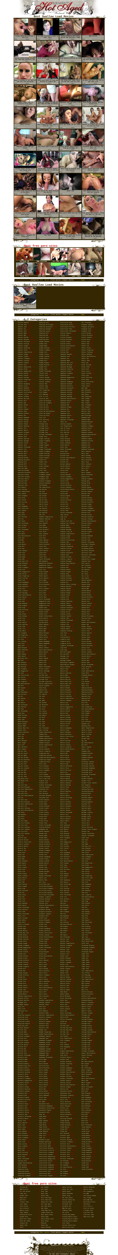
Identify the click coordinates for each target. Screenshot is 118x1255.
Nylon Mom (63, 1011)
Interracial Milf (45, 1171)
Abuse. (73, 1254)
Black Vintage (22, 918)
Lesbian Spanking (66, 601)
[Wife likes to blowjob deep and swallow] (70, 167)
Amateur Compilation (25, 352)
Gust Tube (44, 1191)
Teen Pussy (85, 909)
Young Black (85, 1137)
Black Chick (22, 865)
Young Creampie (86, 1148)
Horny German (43, 1078)
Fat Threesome (44, 728)
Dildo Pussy (43, 574)
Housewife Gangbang (45, 1106)
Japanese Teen (65, 417)
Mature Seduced (65, 783)
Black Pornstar (23, 890)
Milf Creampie (65, 838)
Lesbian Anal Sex (66, 521)
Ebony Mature (43, 652)
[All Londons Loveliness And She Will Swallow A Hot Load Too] (93, 57)
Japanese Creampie (66, 373)
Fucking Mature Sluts (69, 1216)
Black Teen (21, 911)
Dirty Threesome (44, 599)
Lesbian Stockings (66, 607)
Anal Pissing (22, 517)
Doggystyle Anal (44, 601)
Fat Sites (65, 1212)
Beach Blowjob (22, 721)
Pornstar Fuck (65, 1144)
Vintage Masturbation (88, 1032)
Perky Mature (64, 1110)
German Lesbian (44, 861)
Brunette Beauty (23, 1063)
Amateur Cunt (22, 365)
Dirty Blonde (43, 582)
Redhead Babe (85, 419)
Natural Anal (64, 975)
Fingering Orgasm (45, 759)
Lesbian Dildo (65, 538)
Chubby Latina (44, 354)
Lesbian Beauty (65, 527)
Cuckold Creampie (45, 481)
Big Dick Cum (22, 806)
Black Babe (21, 857)
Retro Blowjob (86, 457)
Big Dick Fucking (24, 808)
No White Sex (66, 1206)
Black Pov (21, 892)
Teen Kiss (84, 892)
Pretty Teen (85, 341)
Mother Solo (64, 973)
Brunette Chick (23, 1074)
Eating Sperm (43, 622)
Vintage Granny (86, 1025)
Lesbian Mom (64, 567)
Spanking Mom (85, 726)
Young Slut (85, 1163)
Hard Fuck (42, 1009)
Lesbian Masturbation (67, 563)
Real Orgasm (85, 407)
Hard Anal (42, 1006)
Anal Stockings (23, 523)
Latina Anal (64, 470)
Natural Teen (64, 985)
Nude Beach (64, 992)
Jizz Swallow (64, 432)
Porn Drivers (24, 1208)
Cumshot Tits (43, 521)
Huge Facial (43, 1127)
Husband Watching (45, 1142)
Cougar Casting (44, 438)
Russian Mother (86, 529)
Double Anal (43, 607)
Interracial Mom (44, 1173)
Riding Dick (85, 481)
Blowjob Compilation (25, 996)
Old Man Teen (64, 1034)
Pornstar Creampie (66, 1142)
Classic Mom (43, 384)
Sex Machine (85, 569)
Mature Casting (65, 694)
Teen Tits (84, 935)
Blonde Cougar (22, 943)
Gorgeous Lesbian (45, 914)
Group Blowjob (44, 952)
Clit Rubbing (43, 394)
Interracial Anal (45, 1144)
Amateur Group (22, 386)
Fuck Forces (94, 276)
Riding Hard (85, 485)
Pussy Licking (86, 373)
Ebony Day (44, 1225)
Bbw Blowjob (22, 662)
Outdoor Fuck (64, 1066)
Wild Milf (84, 1114)
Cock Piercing (44, 419)
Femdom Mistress (44, 740)
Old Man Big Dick (66, 1030)
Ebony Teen (42, 664)
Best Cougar (22, 742)
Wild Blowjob (85, 1106)
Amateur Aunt (22, 331)
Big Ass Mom (22, 772)
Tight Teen (85, 968)
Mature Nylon (64, 757)
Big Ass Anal (22, 751)
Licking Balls (65, 637)
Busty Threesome (23, 1158)
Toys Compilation (87, 979)
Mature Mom (64, 753)
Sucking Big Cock (87, 789)
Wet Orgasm (85, 1063)
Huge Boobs (42, 1116)
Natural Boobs (65, 977)
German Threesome (45, 876)
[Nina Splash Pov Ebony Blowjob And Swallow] (48, 189)
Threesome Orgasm (87, 952)
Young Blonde (85, 1139)
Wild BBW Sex (88, 1200)
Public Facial (86, 348)
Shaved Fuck (85, 601)
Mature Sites (88, 1189)
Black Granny (22, 873)
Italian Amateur (65, 333)
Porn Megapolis (89, 1191)
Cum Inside (42, 495)
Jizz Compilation (66, 426)
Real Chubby (85, 398)
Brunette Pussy (23, 1104)
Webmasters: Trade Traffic (62, 1245)
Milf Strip (64, 886)
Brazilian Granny (24, 1021)
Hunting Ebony (67, 1202)
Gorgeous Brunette (45, 911)
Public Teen (85, 360)
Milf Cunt (63, 840)
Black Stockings (23, 907)
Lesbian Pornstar (66, 580)
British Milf (22, 1047)
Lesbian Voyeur (65, 626)
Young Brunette (86, 1142)
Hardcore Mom (43, 1019)
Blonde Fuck (22, 954)
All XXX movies (59, 261)
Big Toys (21, 835)
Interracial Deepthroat (47, 1156)
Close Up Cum (43, 405)
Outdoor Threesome (66, 1078)
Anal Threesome (23, 529)
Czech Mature (43, 550)
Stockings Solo (86, 772)
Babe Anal (21, 645)
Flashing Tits (44, 789)
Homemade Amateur (45, 1036)
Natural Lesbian (65, 979)
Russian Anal (85, 493)
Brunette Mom (22, 1095)
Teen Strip (85, 924)
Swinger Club (85, 810)
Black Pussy (22, 895)
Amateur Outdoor (23, 413)
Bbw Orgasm (21, 688)
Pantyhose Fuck (65, 1093)
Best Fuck (21, 745)
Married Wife (64, 654)
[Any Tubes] (48, 234)
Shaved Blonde (86, 595)
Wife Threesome (86, 1101)
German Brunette (44, 844)
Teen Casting (85, 850)
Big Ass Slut (22, 774)
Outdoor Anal (64, 1059)
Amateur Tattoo (23, 443)
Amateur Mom (22, 403)
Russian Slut (85, 538)
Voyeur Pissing (86, 1055)
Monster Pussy (65, 952)
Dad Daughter (43, 561)
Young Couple (85, 1146)
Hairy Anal (42, 962)
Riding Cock (85, 476)
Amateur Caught (23, 346)
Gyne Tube (44, 1193)
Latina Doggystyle (66, 479)
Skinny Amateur (86, 633)
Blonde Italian (23, 962)
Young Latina (85, 1154)
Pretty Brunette (87, 335)
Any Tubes (44, 1189)
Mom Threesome (65, 937)
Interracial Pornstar (67, 327)
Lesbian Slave (65, 595)
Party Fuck (64, 1099)
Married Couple (65, 652)
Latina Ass (64, 472)
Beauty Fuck (22, 730)
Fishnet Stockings (45, 785)
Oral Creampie (65, 1040)
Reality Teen (85, 411)
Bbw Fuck (21, 673)
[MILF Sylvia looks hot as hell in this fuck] (70, 234)
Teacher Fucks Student (89, 829)
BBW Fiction (42, 261)
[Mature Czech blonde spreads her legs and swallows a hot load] (25, 57)
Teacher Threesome (87, 835)
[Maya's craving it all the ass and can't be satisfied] (25, 79)
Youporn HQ (23, 1223)
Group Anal (42, 949)
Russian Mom (85, 527)
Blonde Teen (22, 990)
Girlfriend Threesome (46, 895)
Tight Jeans (85, 962)
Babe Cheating (22, 650)
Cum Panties (43, 508)
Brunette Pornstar (24, 1099)
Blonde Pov (21, 977)
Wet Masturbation (87, 1061)
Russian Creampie (87, 508)
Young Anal (85, 1129)
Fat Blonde (42, 702)
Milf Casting (64, 835)
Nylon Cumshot (65, 1002)
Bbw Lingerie (22, 681)
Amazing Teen (22, 466)
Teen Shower (85, 914)
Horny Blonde (43, 1063)
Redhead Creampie (87, 426)
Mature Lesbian (65, 745)
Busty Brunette (23, 1135)
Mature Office (65, 759)
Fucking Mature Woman (69, 1221)
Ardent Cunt (94, 261)
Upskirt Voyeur (86, 1011)
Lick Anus (63, 633)
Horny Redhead (44, 1095)
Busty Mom (21, 1150)
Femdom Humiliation (45, 738)
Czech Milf (42, 552)
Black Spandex (22, 903)
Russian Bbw (85, 495)
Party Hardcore (65, 1101)
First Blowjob (44, 766)
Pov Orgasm (64, 1171)
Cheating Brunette (24, 1173)
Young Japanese (86, 1152)
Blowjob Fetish (23, 998)
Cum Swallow (43, 512)
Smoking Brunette (87, 692)
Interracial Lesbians (46, 1169)
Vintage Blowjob (87, 1019)
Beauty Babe (22, 726)
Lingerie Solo (65, 641)
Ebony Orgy (42, 660)
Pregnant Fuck (86, 329)
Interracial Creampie (46, 1152)
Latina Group (64, 483)
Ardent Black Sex (47, 1212)
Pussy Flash (85, 367)
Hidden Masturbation (46, 1034)
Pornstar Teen (65, 1156)
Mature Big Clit (65, 681)
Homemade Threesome (45, 1057)
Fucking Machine (44, 827)
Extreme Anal (43, 675)
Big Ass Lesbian (23, 768)
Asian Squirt (22, 622)
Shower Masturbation (88, 622)
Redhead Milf (85, 436)
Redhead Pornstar (87, 441)
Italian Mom (64, 352)
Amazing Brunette (24, 460)
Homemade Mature (44, 1051)
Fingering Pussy (44, 761)
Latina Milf (64, 491)
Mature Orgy (64, 764)
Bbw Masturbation (24, 683)
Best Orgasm (22, 749)
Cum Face (42, 491)
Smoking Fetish (86, 694)
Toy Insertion (86, 977)
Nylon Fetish (64, 1006)
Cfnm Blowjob (22, 1165)
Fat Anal (42, 696)
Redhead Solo (85, 445)
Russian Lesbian (87, 519)
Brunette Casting (24, 1072)
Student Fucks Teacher (89, 783)
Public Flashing (87, 352)
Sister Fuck (85, 631)
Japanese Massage (66, 396)
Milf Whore (64, 901)
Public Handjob (86, 354)
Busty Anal (21, 1125)
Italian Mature (65, 348)
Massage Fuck (64, 656)
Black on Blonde (23, 924)
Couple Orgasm (44, 457)
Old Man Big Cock (66, 1028)
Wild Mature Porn (89, 1202)
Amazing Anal (22, 455)
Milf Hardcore (65, 857)
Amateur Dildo (22, 369)
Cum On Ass (42, 498)
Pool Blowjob (64, 1133)
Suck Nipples (85, 785)
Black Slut (21, 899)
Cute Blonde (43, 527)
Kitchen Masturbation (67, 457)
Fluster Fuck (59, 276)
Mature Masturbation (67, 749)
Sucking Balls (86, 787)
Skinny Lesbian (86, 652)
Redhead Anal (85, 417)
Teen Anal (84, 840)
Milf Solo (63, 878)
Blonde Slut (22, 981)
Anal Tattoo (22, 527)
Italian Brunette (66, 339)
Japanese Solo (65, 413)
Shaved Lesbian (86, 603)
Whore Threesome (87, 1087)
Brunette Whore (23, 1118)
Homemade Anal (44, 1038)
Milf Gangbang (65, 852)
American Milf (22, 481)
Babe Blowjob (22, 647)
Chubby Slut (43, 367)
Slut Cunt (84, 679)
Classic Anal (43, 373)
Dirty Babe (42, 580)
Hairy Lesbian (44, 985)
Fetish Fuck (43, 747)
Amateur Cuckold (23, 360)
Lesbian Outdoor (65, 576)
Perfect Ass (64, 1108)
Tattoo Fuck (85, 821)
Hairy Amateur (44, 960)
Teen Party (85, 905)
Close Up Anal (44, 398)
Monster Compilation (67, 943)
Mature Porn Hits (68, 1227)
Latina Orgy (64, 498)
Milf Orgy (63, 865)
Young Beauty (85, 1135)
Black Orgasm (22, 886)
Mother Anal (64, 956)
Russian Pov (85, 533)
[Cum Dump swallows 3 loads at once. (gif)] (48, 34)
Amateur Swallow (23, 438)
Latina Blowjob (65, 474)
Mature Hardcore (65, 734)
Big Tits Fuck (22, 825)
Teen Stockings (86, 922)
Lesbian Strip (65, 612)
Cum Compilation (44, 487)
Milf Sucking (64, 888)
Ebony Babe (42, 628)
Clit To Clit (43, 396)
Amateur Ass (22, 329)
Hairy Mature (43, 990)
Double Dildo (43, 612)
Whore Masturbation (88, 1078)
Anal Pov (21, 519)
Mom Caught (64, 909)
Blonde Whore (22, 994)
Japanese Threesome (67, 419)
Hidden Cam (42, 1030)
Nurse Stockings (65, 998)
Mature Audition (65, 673)
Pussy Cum (84, 362)
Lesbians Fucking (66, 631)
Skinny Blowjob (86, 643)
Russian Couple (86, 506)
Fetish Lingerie (44, 751)
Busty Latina (22, 1144)
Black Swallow (22, 909)
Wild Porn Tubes (25, 1219)
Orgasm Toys (64, 1053)
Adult (22, 1227)
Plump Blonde (64, 1120)
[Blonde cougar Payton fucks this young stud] (25, 167)
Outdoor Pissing (65, 1076)
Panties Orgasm (65, 1087)
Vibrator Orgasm (87, 1013)
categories (35, 280)
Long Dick (63, 647)
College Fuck (43, 426)
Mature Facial (65, 711)
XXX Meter (87, 1204)
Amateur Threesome (24, 447)
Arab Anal (21, 538)
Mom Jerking (64, 922)
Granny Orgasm (44, 939)
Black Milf (21, 880)
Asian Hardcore (23, 586)
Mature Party (64, 768)
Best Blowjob (22, 740)
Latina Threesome (66, 512)
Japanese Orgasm (65, 407)
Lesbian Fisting (65, 548)
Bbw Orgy (21, 690)
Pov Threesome (86, 322)
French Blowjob (44, 806)
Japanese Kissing (66, 392)
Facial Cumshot (44, 685)
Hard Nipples (43, 1011)
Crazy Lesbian (44, 466)
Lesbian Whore (65, 628)
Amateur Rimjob (23, 422)
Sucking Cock (85, 795)
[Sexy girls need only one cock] (70, 211)
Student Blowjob (87, 778)
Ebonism (43, 1223)
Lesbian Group (65, 550)
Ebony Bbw (42, 631)
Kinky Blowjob (65, 438)
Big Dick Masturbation (25, 810)
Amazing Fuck (22, 462)
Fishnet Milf (43, 783)
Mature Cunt (64, 702)
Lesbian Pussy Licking (68, 584)
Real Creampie (86, 405)
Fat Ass (41, 698)
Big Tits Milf (22, 831)
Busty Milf (21, 1148)
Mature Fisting (65, 719)
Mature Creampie (65, 700)
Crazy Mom (42, 468)
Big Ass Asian (22, 753)
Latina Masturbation (67, 489)
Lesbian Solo (64, 599)
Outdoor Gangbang (66, 1068)
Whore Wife (85, 1089)
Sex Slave (84, 574)
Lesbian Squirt (65, 603)
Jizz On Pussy (65, 428)
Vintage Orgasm (86, 1040)
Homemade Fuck (44, 1047)
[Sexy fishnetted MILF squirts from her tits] (48, 123)
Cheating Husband (45, 329)
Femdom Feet (43, 734)
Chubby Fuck (43, 352)
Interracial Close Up (46, 1150)
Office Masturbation (67, 1015)
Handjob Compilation (46, 1000)
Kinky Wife (64, 451)
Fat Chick (42, 707)
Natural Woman (65, 990)
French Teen (43, 823)
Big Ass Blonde (23, 757)
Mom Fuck (63, 920)
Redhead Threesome (87, 449)
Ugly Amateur (85, 981)
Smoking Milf (85, 698)
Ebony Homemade (44, 643)
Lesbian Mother (65, 569)
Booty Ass (21, 1006)
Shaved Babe (85, 586)
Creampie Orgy (44, 476)
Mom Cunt (63, 914)
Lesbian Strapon (65, 609)
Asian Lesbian (22, 590)
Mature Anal (64, 669)
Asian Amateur (22, 550)
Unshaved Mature (87, 1000)
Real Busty (85, 394)
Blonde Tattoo (22, 987)
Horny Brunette (44, 1068)
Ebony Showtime (67, 1193)
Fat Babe (42, 700)
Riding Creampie (87, 479)
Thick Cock (85, 943)
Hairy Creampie (44, 975)
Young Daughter (86, 1150)
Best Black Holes (47, 1214)
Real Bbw (84, 388)
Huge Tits (42, 1135)
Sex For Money (86, 567)
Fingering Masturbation (47, 757)
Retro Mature (85, 466)
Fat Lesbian (43, 713)
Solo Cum (84, 702)
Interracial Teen (66, 329)
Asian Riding (22, 616)
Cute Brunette (44, 529)
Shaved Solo (85, 612)
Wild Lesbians (86, 1110)
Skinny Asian (85, 637)
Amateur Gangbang (24, 384)
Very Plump (87, 1197)
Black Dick (21, 869)
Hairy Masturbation (45, 987)
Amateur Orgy (22, 411)
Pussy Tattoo (85, 384)
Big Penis (21, 816)
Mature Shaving (65, 785)
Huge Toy (42, 1137)
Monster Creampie (66, 945)
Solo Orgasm (85, 713)
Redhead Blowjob (87, 422)
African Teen (22, 324)
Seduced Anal (85, 557)
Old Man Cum (64, 1032)
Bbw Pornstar (22, 694)
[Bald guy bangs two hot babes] (70, 123)
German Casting (44, 846)
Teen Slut (84, 916)
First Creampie (44, 770)
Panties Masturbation (67, 1085)
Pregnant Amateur (87, 324)
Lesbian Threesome (66, 620)
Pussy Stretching (87, 381)
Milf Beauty (64, 829)
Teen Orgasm (85, 899)
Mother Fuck (64, 964)
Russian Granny (86, 514)
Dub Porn (41, 276)
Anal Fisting (22, 502)
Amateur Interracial (25, 392)
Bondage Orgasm (23, 1004)
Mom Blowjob (64, 905)
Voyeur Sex (85, 1057)
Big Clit (21, 783)
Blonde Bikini (22, 935)
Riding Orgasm (86, 487)
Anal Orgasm (22, 510)
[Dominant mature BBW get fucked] (25, 145)
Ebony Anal (42, 626)
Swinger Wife (85, 819)
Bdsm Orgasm (22, 717)
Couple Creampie (44, 451)
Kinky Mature (64, 445)
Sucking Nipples (87, 802)
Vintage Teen (85, 1049)
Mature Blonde (65, 688)
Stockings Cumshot (87, 761)
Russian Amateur (87, 491)
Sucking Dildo (86, 799)
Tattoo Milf (85, 825)
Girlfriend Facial (45, 890)
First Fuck (42, 772)
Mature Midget (65, 751)
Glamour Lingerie (45, 897)
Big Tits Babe (22, 821)
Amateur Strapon (23, 432)
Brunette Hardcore (24, 1089)
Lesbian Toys (64, 624)
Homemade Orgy (44, 1053)
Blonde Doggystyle (24, 947)
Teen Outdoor (85, 903)
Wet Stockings (86, 1068)
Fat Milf (42, 717)
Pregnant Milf (86, 331)
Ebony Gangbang (44, 641)
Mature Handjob (65, 732)
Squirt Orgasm (86, 747)
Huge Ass (42, 1114)
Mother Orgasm (65, 968)
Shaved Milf (85, 607)
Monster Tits (64, 954)
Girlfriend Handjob (45, 892)
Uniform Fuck (85, 996)
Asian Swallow (22, 624)
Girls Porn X (88, 1206)
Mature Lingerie (65, 747)
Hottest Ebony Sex (68, 1200)
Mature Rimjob (65, 778)
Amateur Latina (23, 394)
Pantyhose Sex (65, 1097)
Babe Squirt (22, 656)
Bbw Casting (22, 666)
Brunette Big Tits (24, 1066)
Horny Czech (43, 1074)
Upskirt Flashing (87, 1002)
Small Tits (85, 685)
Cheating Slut (44, 337)
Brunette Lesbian (24, 1091)
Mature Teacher (65, 810)
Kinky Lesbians (65, 443)
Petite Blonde (65, 1112)
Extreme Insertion (45, 681)
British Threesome (24, 1055)
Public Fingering (87, 350)
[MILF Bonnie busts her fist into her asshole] (93, 189)
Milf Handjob (64, 854)
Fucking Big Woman (68, 1214)
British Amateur (23, 1028)
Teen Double (85, 869)
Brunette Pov (22, 1101)
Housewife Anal (44, 1104)
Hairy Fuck (42, 977)
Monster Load (64, 949)
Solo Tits (84, 717)
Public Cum (85, 346)
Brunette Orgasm (23, 1097)
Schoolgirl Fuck (87, 546)
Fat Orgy (42, 721)
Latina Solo (64, 506)
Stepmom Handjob (87, 757)
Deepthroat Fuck (44, 565)
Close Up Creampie (45, 403)
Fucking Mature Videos (70, 1219)
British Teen (22, 1053)
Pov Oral (63, 1169)
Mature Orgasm (65, 761)
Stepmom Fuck (85, 755)
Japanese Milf (65, 403)
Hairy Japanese (44, 981)
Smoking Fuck (85, 696)
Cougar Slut (43, 447)
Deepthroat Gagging (45, 567)
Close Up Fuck (44, 409)
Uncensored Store (26, 1214)
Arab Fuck (21, 542)
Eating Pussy (43, 620)
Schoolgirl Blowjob (88, 544)
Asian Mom (21, 601)
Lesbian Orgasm (65, 571)
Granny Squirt (44, 945)
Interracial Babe (45, 1146)
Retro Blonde (85, 455)
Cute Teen (42, 538)
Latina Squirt (65, 508)
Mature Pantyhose (66, 766)
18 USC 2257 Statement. (59, 1254)
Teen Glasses (85, 886)
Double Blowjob (44, 609)
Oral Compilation (66, 1038)
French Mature (44, 814)
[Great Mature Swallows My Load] (70, 57)
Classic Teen (43, 388)
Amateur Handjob (23, 388)
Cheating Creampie (24, 1175)
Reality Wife (85, 413)
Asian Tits (21, 628)
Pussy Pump (85, 379)
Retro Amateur (86, 451)
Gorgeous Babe (44, 907)
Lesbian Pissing (65, 578)
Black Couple (22, 867)
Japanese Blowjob (66, 365)
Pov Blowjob (64, 1161)
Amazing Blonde (23, 457)
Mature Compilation (67, 698)
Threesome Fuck (86, 949)
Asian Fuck (21, 580)
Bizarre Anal (22, 838)
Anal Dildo (21, 498)
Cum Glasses (43, 493)
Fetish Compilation (45, 745)
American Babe (22, 468)
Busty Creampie (23, 1137)
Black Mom (21, 882)
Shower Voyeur (86, 626)
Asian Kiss (21, 588)
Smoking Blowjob (87, 690)
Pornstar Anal (65, 1135)
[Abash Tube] (70, 189)
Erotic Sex (42, 673)
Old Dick (63, 1023)
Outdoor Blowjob (65, 1061)
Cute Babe (42, 525)
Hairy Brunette (44, 971)
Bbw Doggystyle (23, 671)
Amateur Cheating (24, 348)
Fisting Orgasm (44, 787)
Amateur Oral (22, 407)
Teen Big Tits (86, 846)
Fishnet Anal (43, 780)
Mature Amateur (65, 666)
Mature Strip (64, 799)
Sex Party (84, 571)
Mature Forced (65, 723)
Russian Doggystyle (88, 510)
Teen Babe (84, 844)
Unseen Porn (24, 1216)
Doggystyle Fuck (44, 603)
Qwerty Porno (24, 1210)
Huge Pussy (42, 1133)
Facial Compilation (45, 683)
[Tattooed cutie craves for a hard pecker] (25, 211)
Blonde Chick (22, 941)
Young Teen (85, 1167)
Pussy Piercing (86, 377)
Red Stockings (86, 415)
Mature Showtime (89, 1187)
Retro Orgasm (85, 472)
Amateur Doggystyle (24, 371)
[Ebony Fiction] (25, 123)
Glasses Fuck (43, 903)
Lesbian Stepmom (65, 605)
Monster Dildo (65, 947)
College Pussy (44, 428)
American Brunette (24, 472)
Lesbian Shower (65, 593)
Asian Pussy (22, 614)
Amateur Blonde (23, 337)
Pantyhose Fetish (66, 1091)
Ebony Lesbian (44, 647)
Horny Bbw (42, 1061)
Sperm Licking (86, 734)
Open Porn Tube (89, 1216)
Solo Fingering (86, 707)
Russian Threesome (87, 542)
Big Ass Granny (23, 766)
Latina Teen (64, 510)
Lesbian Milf (64, 565)
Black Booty (22, 863)
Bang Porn (24, 276)
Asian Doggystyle (24, 571)
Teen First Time (87, 878)
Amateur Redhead (23, 417)
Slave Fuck (85, 669)
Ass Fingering (22, 635)
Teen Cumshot (85, 859)
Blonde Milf (22, 968)
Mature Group (64, 730)
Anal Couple (22, 493)
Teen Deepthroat (87, 863)
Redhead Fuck (85, 430)
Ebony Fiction (67, 1187)
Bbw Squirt (21, 702)
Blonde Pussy (22, 979)
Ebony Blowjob (44, 633)
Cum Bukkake (43, 485)
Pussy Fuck (85, 369)
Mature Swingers (65, 806)
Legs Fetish (64, 514)
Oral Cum (63, 1042)
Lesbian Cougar (65, 536)
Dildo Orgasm (43, 571)
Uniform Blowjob (87, 992)
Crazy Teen (42, 470)
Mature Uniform (65, 816)
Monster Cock (64, 941)
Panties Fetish (65, 1082)
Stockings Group (87, 770)
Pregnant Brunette (87, 327)
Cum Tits (42, 514)
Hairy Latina (43, 983)
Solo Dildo (85, 704)
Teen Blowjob (85, 848)
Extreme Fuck (43, 679)
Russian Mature (86, 523)
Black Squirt (22, 905)
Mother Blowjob (65, 958)
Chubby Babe (43, 346)
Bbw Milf (21, 685)
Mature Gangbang (65, 728)
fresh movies (56, 280)
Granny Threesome (45, 947)
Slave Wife (85, 673)
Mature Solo (64, 793)
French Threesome (45, 825)
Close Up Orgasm (44, 413)
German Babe (43, 835)
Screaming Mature (87, 548)
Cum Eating (42, 489)
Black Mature (22, 878)
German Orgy (43, 867)
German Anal (43, 833)
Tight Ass (84, 958)
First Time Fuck (44, 778)
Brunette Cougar (23, 1076)
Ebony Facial (43, 637)
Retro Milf (85, 468)
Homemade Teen (44, 1055)
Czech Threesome (44, 559)
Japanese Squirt (65, 415)
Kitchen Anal (64, 455)
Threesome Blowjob (87, 945)
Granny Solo (43, 943)
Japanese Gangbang (66, 381)
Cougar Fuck (43, 443)
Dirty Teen (42, 597)
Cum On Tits (43, 506)
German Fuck (43, 854)
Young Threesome (87, 1169)
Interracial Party (66, 324)
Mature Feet (64, 713)
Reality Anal (85, 409)
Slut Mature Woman (90, 1195)
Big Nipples (22, 814)
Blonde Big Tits (23, 933)
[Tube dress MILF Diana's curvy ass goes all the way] (93, 211)
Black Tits (21, 916)
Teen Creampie (86, 857)
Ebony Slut (42, 662)
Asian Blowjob (22, 563)
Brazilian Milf (23, 1025)
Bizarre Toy (22, 850)
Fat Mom (41, 719)
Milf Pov (63, 871)
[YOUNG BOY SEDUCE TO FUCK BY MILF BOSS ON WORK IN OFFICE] (48, 101)
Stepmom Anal (85, 751)
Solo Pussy (85, 715)
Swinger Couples (87, 812)
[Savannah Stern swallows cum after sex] (93, 145)
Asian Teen (21, 626)
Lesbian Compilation (67, 533)
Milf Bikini (64, 831)
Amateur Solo (22, 428)
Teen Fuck (84, 882)
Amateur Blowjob (23, 339)
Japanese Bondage (66, 367)
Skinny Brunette (87, 645)
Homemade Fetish (44, 1044)
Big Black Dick (23, 778)
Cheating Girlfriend (46, 324)
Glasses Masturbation (46, 905)
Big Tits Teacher (24, 833)
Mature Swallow (65, 804)
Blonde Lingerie (23, 966)
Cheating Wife (44, 339)
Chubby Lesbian (44, 356)
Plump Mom (63, 1131)
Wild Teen (84, 1123)
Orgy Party (64, 1055)
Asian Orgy (21, 607)
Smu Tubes (44, 1208)
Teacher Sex (85, 831)
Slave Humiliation (87, 671)
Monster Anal (64, 939)
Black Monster (22, 884)
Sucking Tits (85, 804)
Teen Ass (84, 842)
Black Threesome (23, 914)
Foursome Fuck (44, 797)
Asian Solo (21, 620)
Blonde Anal (22, 926)
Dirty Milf (42, 590)
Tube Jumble (24, 1212)
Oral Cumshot (64, 1044)
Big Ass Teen (22, 776)
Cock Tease (42, 422)
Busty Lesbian (22, 1146)
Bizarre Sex (22, 848)
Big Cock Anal (22, 785)
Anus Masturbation (24, 536)
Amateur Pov (22, 415)
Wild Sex (84, 1118)
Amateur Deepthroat (24, 367)
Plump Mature (64, 1127)
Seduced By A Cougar (88, 559)
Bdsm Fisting (22, 715)
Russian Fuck (85, 512)
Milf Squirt (64, 882)
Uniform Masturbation (88, 998)
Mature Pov (64, 772)
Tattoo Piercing (87, 827)
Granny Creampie (44, 922)
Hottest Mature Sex (69, 1225)
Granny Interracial (45, 933)
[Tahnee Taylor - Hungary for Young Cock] (25, 234)
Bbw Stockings (22, 704)
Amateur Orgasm (23, 409)
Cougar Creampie (44, 441)
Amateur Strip (22, 434)
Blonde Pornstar (23, 975)
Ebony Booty (43, 635)
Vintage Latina (86, 1028)
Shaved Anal (85, 582)
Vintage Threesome (87, 1051)
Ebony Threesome (44, 666)
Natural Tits (64, 987)
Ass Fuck (21, 639)
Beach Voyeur (22, 723)
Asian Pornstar (23, 609)
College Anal (43, 424)
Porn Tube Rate (46, 1197)
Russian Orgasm (86, 531)
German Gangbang (44, 857)
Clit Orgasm (43, 392)
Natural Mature (65, 981)
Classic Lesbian (44, 381)
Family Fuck (43, 690)
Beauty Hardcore (23, 732)
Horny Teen (42, 1097)
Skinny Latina (86, 650)
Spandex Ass (85, 723)
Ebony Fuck (42, 639)
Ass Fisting (22, 637)
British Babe (22, 1032)
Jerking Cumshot (65, 424)
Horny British (44, 1066)
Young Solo (85, 1165)
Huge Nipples (43, 1131)
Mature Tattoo (65, 808)
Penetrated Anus (65, 1104)
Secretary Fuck (86, 552)
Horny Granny (43, 1080)
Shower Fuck (85, 620)
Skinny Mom (85, 660)
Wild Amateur (85, 1104)
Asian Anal (21, 552)
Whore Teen (85, 1085)
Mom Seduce (64, 928)
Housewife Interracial (47, 1108)
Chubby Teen (43, 369)
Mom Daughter (64, 916)
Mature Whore (64, 821)
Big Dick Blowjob (24, 802)
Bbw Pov (20, 696)
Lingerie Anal (65, 639)
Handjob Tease (44, 1004)
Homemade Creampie (45, 1040)
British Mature (23, 1044)
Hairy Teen (42, 998)
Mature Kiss (64, 738)
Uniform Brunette (87, 994)
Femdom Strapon (44, 742)
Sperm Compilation (87, 728)
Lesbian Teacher (65, 616)
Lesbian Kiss (64, 555)
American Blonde (23, 470)
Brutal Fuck (22, 1120)
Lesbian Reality (65, 586)
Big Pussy (21, 819)
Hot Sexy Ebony (67, 1197)
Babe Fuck (21, 652)
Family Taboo (43, 692)
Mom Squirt (64, 935)
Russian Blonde (86, 498)
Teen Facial (85, 871)
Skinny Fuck (85, 647)
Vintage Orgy (85, 1042)
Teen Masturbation (87, 897)
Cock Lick (42, 417)
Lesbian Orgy (64, 574)
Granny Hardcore (44, 930)
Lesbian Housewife (66, 552)
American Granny (23, 474)
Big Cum (20, 797)
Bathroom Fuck (22, 658)
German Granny (44, 859)
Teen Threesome (86, 933)
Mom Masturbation (66, 924)
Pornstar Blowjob (66, 1139)
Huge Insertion (44, 1129)
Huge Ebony (42, 1125)
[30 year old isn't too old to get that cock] (93, 79)
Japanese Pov (64, 409)
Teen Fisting (85, 880)
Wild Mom (84, 1116)
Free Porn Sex (88, 1212)
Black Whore (22, 920)
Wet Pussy (84, 1066)
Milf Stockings (65, 884)
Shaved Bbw (85, 588)
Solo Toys (84, 719)
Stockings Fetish (87, 764)
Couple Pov (42, 460)
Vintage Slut (85, 1044)
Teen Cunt (84, 861)
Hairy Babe (42, 966)
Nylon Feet (64, 1004)
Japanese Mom (64, 405)
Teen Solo (84, 918)
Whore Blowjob (86, 1074)
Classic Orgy (43, 386)
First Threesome (44, 776)
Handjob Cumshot (44, 1002)
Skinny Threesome (87, 664)
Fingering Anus (44, 753)
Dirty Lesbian (44, 588)
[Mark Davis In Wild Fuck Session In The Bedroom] (93, 234)
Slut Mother (85, 681)
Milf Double (64, 844)
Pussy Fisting (86, 365)
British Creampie (24, 1036)
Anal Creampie (22, 495)
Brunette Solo (22, 1108)
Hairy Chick (43, 973)
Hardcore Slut (44, 1025)
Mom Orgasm (64, 926)
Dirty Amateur (44, 578)
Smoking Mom (85, 700)
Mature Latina (65, 742)
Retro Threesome (87, 474)
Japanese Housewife (67, 388)
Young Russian (86, 1161)
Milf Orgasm (64, 863)
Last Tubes (76, 276)
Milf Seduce (64, 876)
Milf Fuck (63, 850)
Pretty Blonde (86, 333)
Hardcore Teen (44, 1028)
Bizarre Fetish (23, 840)
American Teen (22, 485)
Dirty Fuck (42, 586)
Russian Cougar (86, 504)
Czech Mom (42, 555)
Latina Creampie (65, 476)
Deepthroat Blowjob (45, 563)
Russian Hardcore (87, 517)
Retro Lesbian (86, 464)
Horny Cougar (43, 1072)
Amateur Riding (23, 419)
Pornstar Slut (65, 1152)
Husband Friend (44, 1139)
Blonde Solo (22, 983)
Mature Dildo (64, 704)
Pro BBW (86, 1193)
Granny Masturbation (46, 937)
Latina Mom (64, 493)
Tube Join (76, 261)
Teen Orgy (84, 901)
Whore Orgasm (85, 1082)
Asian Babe (21, 557)
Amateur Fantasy (23, 377)
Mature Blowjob (65, 690)
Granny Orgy (43, 941)
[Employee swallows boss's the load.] (70, 101)
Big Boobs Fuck (23, 780)
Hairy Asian (43, 964)
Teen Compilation (87, 854)
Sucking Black (86, 793)
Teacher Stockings (87, 833)
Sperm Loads (85, 736)
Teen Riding (85, 911)
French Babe (43, 804)
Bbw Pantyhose (22, 692)
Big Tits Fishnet (24, 823)
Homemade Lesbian (45, 1049)
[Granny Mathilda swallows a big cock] (25, 34)
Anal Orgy (21, 512)
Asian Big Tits (23, 561)
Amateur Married (23, 398)
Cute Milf (42, 536)
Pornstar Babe (65, 1137)
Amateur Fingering (24, 379)
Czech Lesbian (44, 548)
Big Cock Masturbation (25, 795)
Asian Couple (22, 565)
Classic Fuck (43, 375)
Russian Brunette (87, 502)
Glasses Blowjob (44, 899)
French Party (43, 821)
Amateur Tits (22, 449)
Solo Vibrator (86, 721)
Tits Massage (85, 975)
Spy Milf (84, 745)
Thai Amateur (85, 939)
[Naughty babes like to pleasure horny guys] (25, 101)
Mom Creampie (64, 911)
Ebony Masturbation (45, 650)
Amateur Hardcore (24, 390)
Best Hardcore (22, 747)
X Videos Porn (88, 1210)
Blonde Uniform (23, 992)
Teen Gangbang (86, 884)
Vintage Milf (85, 1036)
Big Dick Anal (22, 799)
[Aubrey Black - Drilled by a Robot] (25, 303)
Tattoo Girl (85, 823)
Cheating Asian (23, 1169)
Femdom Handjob (44, 736)
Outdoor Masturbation (67, 1072)
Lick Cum (63, 635)
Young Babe (85, 1133)
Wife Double (85, 1095)
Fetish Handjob (44, 749)
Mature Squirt (65, 795)
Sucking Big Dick (87, 791)
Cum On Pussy (43, 504)
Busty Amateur (22, 1123)
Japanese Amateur (66, 354)
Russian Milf (85, 525)
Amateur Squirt (23, 430)
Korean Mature (65, 466)
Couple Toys (43, 462)
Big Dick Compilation (25, 804)
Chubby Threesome (45, 371)
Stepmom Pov (85, 759)
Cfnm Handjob (22, 1167)
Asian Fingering (23, 576)
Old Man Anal (64, 1025)
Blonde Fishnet (23, 952)
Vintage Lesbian (87, 1030)
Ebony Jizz (42, 645)
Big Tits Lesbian (24, 829)
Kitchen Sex (64, 462)
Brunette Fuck (22, 1085)
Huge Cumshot (43, 1120)
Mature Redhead (65, 774)
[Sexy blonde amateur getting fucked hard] (93, 101)
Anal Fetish (22, 500)
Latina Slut (64, 504)
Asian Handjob (22, 584)
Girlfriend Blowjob (45, 886)
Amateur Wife (22, 453)
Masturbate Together (67, 662)
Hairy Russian (44, 996)
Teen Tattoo (85, 930)
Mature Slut (64, 789)
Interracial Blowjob (46, 1148)
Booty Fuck (21, 1009)
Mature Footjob (65, 721)
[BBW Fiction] (93, 34)
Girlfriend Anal (44, 884)
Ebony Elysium (46, 1227)
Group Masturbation (45, 956)
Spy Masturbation (87, 742)
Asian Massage (22, 593)
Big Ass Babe (22, 755)
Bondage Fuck (22, 1002)
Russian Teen (85, 540)
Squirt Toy (85, 749)
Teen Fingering (86, 876)
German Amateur (44, 831)
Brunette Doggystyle (25, 1080)
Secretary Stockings (88, 555)
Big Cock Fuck (22, 793)
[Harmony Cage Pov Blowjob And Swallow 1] (48, 211)
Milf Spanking (65, 880)
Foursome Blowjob (45, 795)
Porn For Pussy (89, 1208)
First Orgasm (43, 774)
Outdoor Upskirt (65, 1080)
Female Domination (45, 732)
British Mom (22, 1049)
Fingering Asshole (45, 755)
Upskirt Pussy (86, 1006)
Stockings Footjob (87, 766)
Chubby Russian (44, 365)
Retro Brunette (86, 460)
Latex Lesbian (65, 468)
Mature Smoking (65, 791)
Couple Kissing (44, 455)
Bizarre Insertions (24, 842)
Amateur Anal (22, 327)
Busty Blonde (22, 1133)
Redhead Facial (86, 428)
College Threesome (45, 434)
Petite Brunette (65, 1114)
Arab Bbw (21, 540)
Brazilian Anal (23, 1017)
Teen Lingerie (86, 895)
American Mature (23, 479)
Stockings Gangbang (88, 768)
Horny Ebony (43, 1076)
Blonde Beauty (22, 930)
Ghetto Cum (42, 878)
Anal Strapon (22, 525)
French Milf (43, 816)
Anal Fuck (21, 504)
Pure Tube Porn (46, 1200)
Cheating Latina (44, 331)
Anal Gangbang (22, 506)
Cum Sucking (43, 510)
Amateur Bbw (22, 335)
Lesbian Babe (64, 525)
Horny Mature (43, 1085)
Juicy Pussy (64, 434)
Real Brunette (86, 392)
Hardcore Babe (44, 1013)
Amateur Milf (22, 400)
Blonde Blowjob (23, 937)
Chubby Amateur (44, 341)
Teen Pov (84, 907)
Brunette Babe (22, 1059)
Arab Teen (21, 548)
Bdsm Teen (21, 719)
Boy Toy (20, 1013)
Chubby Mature (44, 358)
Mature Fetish (65, 715)
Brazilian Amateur (24, 1015)
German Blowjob (44, 842)
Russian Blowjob (87, 500)
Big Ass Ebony (22, 761)
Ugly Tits (84, 990)
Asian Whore (22, 631)
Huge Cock (42, 1118)
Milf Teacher (64, 892)
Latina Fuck (64, 481)
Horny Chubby (43, 1070)
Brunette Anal (22, 1057)
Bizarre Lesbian (23, 844)
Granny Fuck (43, 926)
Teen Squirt (85, 920)
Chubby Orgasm (44, 362)
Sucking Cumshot (87, 797)
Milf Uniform (64, 899)
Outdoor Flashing (66, 1063)
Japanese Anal (65, 356)
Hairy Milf (42, 992)
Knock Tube (44, 1195)
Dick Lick (42, 569)
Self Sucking (85, 565)
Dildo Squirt (43, 576)
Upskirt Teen (85, 1009)
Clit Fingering (44, 390)
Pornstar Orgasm (65, 1148)
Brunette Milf (22, 1093)
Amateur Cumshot (23, 362)
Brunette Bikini (23, 1068)
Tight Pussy (85, 966)
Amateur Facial (23, 375)
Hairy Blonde (43, 968)
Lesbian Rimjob (65, 588)
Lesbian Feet (64, 542)
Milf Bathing (64, 827)
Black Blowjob (22, 861)
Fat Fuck (42, 709)
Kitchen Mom (64, 460)
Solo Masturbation (87, 709)
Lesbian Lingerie (66, 559)
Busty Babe (21, 1129)
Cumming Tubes (67, 1210)
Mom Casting (64, 907)
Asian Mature (22, 597)
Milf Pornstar (65, 869)
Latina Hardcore (65, 485)
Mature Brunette (65, 692)
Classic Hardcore (45, 379)
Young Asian (85, 1131)
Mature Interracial (67, 736)
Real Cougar (85, 400)
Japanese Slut (65, 411)
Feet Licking (43, 730)
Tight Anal (85, 954)
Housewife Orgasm (45, 1110)
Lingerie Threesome (67, 645)
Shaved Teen (85, 614)
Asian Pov (21, 612)
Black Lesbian (22, 876)
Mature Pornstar (65, 770)
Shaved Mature (86, 605)
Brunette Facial (23, 1082)
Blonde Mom (21, 971)
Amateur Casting (23, 343)
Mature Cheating (65, 696)
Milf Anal (63, 823)
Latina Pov (64, 502)
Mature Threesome (66, 812)
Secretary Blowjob (87, 550)
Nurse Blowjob (65, 996)
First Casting (44, 768)
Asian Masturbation (24, 595)
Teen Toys (84, 937)
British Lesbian (23, 1042)
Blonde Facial (22, 949)
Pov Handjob (64, 1165)
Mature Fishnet (65, 717)
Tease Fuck (85, 838)
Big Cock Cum (22, 791)
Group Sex (42, 958)
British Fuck (22, 1038)
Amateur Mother (23, 405)
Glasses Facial (44, 901)
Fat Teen (42, 726)
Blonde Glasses (23, 956)
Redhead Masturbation (88, 434)
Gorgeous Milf (44, 916)
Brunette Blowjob (24, 1070)
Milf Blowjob (64, 833)
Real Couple (85, 403)
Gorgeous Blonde (44, 909)
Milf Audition (65, 825)
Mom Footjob (64, 918)
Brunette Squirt (23, 1110)
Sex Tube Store (46, 1206)
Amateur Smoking (23, 426)
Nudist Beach (64, 994)
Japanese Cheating (66, 369)
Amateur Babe (22, 333)
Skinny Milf (85, 658)
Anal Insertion (23, 508)
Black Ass (21, 854)
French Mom (42, 819)
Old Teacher (64, 1036)
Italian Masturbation (67, 346)
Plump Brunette (65, 1125)
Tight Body (85, 960)
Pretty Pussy (85, 339)
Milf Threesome (65, 895)
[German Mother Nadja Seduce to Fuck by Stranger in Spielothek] (70, 145)
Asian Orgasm (22, 605)
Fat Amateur (43, 694)
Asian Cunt (21, 569)
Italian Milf (64, 350)
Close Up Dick (44, 407)
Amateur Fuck (22, 381)
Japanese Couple (65, 371)
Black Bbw (21, 859)
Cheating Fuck (44, 322)
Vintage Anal (85, 1015)
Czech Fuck (42, 546)
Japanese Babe (65, 360)
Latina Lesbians (65, 487)
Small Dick (85, 683)
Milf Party (64, 867)
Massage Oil (64, 658)
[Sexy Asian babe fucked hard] (48, 145)
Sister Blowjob (86, 628)
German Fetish (44, 852)
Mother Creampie (65, 962)
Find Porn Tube (89, 1214)
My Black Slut (67, 1204)
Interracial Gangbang (46, 1165)
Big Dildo (21, 812)
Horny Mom (42, 1089)
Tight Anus (85, 956)
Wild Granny (85, 1108)
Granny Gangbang (44, 928)
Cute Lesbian (43, 533)
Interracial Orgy (66, 322)
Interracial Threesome (68, 331)
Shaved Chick (85, 599)
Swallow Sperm (86, 808)
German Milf (43, 865)
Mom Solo (63, 933)
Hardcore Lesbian (45, 1017)
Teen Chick (85, 852)
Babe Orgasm (22, 654)
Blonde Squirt (22, 985)
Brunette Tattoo (23, 1112)
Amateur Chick (22, 350)
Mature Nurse (64, 755)
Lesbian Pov (64, 582)
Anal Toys (21, 531)
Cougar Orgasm (44, 445)
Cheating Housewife (45, 327)
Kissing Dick (64, 453)
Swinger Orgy (85, 814)
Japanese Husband (66, 390)
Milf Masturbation (66, 861)
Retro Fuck (85, 462)
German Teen (43, 873)
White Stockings (87, 1072)
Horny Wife (42, 1099)
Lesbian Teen (64, 618)
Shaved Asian (85, 584)
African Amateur (23, 322)
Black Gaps (44, 1216)
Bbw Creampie (22, 669)
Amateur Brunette (24, 341)
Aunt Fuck (21, 643)
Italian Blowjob (65, 337)
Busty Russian (22, 1154)
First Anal (42, 764)
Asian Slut (21, 618)
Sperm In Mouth (86, 730)
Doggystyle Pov (44, 605)
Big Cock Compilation (25, 789)
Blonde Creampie (23, 945)
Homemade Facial (44, 1042)
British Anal (22, 1030)
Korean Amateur (65, 464)
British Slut (22, 1051)
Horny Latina (43, 1082)
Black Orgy (21, 888)
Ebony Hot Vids (67, 1189)
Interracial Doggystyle (47, 1158)
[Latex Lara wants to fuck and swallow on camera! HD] (48, 79)
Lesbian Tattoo (65, 614)
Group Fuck (42, 954)
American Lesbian (24, 476)
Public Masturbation (88, 356)
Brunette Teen (22, 1114)
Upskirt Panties (87, 1004)
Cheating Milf (44, 333)
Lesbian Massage (65, 561)
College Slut (43, 430)
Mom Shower (64, 930)
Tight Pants (85, 964)
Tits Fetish (85, 973)
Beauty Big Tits (23, 728)
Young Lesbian (86, 1156)
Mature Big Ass (65, 679)
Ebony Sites (66, 1195)
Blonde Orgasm (22, 973)
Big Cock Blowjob (24, 787)
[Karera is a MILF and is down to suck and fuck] (93, 123)
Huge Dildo (42, 1123)
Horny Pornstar (44, 1093)
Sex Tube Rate (46, 1204)
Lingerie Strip (65, 643)
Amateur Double (23, 373)
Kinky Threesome (65, 449)
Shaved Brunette (87, 597)
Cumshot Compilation (46, 517)
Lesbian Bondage (65, 529)
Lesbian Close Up (66, 531)
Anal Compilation (24, 491)
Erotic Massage (44, 671)
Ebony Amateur (44, 624)
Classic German (44, 377)
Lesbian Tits (64, 622)
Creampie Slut (44, 479)
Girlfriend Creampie (46, 888)
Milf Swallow (64, 890)
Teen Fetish (85, 873)
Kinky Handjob (65, 441)
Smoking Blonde (86, 688)
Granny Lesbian (44, 935)
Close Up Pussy (44, 415)
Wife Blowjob (85, 1093)
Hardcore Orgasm (44, 1021)
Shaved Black (85, 593)
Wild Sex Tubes (25, 1221)
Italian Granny (65, 343)
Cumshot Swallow (44, 519)
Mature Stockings (66, 797)
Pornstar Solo (65, 1154)
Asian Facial (22, 574)
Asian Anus (21, 555)
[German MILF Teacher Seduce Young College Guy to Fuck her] (48, 167)
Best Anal (21, 734)
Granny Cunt (43, 924)
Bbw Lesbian (22, 679)
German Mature (44, 863)
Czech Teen (42, 557)
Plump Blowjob (65, 1123)
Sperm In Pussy (86, 732)
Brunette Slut (22, 1106)
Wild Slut (84, 1120)
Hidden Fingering (45, 1032)
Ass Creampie (22, 633)
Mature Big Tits (65, 683)
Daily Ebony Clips (47, 1219)
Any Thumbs (44, 1187)
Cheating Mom (43, 335)
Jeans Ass (63, 422)
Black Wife (21, 922)
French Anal (43, 802)
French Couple (44, 808)
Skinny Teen (85, 662)
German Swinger (44, 871)
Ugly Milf (84, 987)
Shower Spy (85, 624)
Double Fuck (43, 614)
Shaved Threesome (87, 616)
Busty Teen (21, 1156)
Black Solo (21, 901)
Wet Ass (84, 1059)
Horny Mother (43, 1091)
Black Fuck (21, 871)
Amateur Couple (23, 356)
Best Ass (21, 736)
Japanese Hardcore (66, 386)
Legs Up (62, 519)
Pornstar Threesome (67, 1158)
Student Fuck (85, 780)
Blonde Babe (22, 928)
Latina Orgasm (65, 495)
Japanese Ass (64, 358)
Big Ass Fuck (22, 764)
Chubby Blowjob (44, 348)
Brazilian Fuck (23, 1019)
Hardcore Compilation (46, 1015)
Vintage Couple (86, 1021)
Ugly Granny (85, 983)
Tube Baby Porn (46, 1210)
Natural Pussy (65, 983)
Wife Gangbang (86, 1097)
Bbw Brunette (22, 664)
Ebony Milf (42, 654)
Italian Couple (65, 341)
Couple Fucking (44, 453)
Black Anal (21, 852)
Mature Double (65, 709)
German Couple (44, 848)
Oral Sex (63, 1049)
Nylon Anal (64, 1000)
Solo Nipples (85, 711)
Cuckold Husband (44, 483)
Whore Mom (84, 1080)
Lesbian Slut (64, 597)
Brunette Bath (22, 1061)
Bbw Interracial (23, 675)
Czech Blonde (43, 542)
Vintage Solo (85, 1047)
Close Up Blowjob (45, 400)
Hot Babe (42, 1101)
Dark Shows (44, 1221)
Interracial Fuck (45, 1163)
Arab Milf (21, 546)
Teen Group (85, 888)
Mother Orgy (64, 971)
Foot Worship (43, 793)
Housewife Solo (44, 1112)
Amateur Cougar (23, 354)
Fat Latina (42, 711)
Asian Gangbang (23, 582)
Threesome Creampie (88, 947)
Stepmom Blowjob (87, 753)
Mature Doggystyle (66, 707)
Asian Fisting (22, 578)
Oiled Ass (63, 1021)
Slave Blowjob (86, 666)
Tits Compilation (87, 971)
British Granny (23, 1040)
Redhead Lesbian (87, 432)
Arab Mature (22, 544)
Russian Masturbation (88, 521)
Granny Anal (43, 918)
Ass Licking (22, 641)
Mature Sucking (65, 802)
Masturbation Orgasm (67, 664)
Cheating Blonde (23, 1171)
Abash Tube (23, 1225)
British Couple (23, 1034)
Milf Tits (63, 897)
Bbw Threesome (22, 711)
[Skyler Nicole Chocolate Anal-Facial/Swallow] (93, 167)
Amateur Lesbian (23, 396)
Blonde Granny (22, 958)
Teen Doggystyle (87, 867)
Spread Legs (85, 738)
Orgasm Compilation (67, 1051)
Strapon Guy (85, 776)
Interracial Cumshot (46, 1154)
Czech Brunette (44, 544)
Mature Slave (64, 787)
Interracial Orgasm (45, 1175)
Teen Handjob (85, 890)
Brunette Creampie (24, 1078)
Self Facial (85, 563)
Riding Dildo (85, 483)
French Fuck (43, 810)
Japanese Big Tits (66, 362)
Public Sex (85, 358)
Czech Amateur (44, 540)
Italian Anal (64, 335)
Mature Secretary (66, 780)
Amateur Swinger (23, 441)
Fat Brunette (43, 704)
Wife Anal (84, 1091)
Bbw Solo (21, 700)
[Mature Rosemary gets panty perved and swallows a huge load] (70, 34)
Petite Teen (64, 1116)
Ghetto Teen (43, 880)
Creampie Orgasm (44, 474)
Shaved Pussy (85, 609)
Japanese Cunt (65, 375)
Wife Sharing (85, 1099)
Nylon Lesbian (65, 1009)
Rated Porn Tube (46, 1202)
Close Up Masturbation (47, 411)
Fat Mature (42, 715)
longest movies (68, 280)
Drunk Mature (43, 618)
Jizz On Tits (64, 430)
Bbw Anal (21, 660)
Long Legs (63, 650)
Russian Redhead (87, 536)
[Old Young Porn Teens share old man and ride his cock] (70, 79)
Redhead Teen (85, 447)
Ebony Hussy (66, 1191)
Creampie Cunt (44, 472)
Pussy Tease (85, 386)
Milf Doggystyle (65, 842)
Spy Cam (84, 740)
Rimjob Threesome (87, 489)
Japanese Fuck (65, 379)
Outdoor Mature (65, 1074)
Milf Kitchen (64, 859)
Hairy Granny (43, 979)
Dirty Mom (42, 593)
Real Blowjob (85, 390)
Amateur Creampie (24, 358)
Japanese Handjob (66, 384)
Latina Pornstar (65, 500)
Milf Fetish (64, 848)
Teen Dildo (85, 865)
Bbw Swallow (22, 707)
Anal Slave (21, 521)
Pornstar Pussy (65, 1150)
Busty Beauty (22, 1131)
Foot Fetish (43, 791)
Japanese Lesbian (66, 394)
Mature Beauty (65, 677)
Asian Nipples (22, 603)
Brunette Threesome (24, 1116)
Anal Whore (21, 533)
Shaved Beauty (86, 590)
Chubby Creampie (44, 350)
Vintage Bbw (85, 1017)
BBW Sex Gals (66, 1208)
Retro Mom (84, 470)
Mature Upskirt (65, 819)
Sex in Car (85, 576)
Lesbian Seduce (65, 590)
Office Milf (64, 1017)
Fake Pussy (42, 688)
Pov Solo (63, 1175)
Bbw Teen (21, 709)
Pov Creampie (64, 1163)
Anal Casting (22, 489)
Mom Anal (63, 903)
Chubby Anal (43, 343)
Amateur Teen (22, 445)
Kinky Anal (64, 436)
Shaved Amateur (86, 580)
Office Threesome (66, 1019)
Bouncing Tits (22, 1011)
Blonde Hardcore (23, 960)
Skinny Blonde (86, 641)
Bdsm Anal (21, 713)
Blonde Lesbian (23, 964)
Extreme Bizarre (44, 677)
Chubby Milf (43, 360)
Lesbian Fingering (66, 546)
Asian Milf (21, 599)
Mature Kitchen (65, 740)
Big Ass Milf (22, 770)
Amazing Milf (22, 464)
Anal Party (21, 514)
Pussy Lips (85, 375)
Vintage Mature (86, 1034)
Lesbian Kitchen (65, 557)
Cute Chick (42, 531)
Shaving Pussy (86, 618)
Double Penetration (45, 616)
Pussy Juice (85, 371)
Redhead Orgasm (86, 438)
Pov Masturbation (66, 1167)
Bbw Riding (21, 698)
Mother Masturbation (67, 966)
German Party (43, 869)
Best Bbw (21, 738)
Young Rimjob (85, 1158)
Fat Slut (42, 723)
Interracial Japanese (46, 1167)
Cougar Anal (43, 436)
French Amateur (44, 799)
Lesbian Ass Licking (67, 523)
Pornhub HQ (24, 261)
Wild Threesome (86, 1125)
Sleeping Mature (87, 675)
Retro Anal (85, 453)
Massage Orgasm (65, 660)
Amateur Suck (22, 436)
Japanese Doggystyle (67, 377)
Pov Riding (64, 1173)
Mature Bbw (64, 675)
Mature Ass (64, 671)
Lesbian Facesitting (67, 540)
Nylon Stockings (65, 1013)
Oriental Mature (65, 1057)
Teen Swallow (85, 928)
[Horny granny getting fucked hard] (48, 57)
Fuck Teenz (66, 1223)
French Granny (44, 812)
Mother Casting (65, 960)
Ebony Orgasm (43, 658)
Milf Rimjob (64, 873)
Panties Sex (64, 1089)
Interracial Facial (45, 1161)
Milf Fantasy (64, 846)
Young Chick (85, 1144)
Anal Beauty (22, 487)
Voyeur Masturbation (88, 1053)
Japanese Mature (65, 400)
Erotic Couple (44, 669)
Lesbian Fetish (65, 544)
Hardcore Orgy (44, 1023)
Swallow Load (85, 806)
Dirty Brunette (44, 584)
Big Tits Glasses (24, 827)
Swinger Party (86, 816)
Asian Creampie (23, 567)
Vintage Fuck (85, 1023)
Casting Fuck (22, 1161)
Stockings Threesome (88, 774)
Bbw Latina (21, 677)
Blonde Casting (23, 939)
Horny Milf (42, 1087)
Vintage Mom (85, 1038)
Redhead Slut (85, 443)
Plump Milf (64, 1129)
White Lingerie (86, 1070)
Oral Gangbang (65, 1047)
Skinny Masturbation (88, 654)
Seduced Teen (85, 561)
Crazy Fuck (42, 464)
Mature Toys (64, 814)
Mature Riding (65, 776)
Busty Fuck (21, 1142)
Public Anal (85, 343)
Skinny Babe (85, 639)
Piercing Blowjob (66, 1118)
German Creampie (44, 850)
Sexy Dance (85, 578)
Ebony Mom (42, 656)
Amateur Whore (22, 451)
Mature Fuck (64, 726)
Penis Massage (65, 1106)
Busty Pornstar (23, 1152)
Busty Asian (22, 1127)
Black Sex (21, 897)
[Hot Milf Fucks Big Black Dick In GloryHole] (25, 189)
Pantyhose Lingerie (67, 1095)
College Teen (43, 432)
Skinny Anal (85, 635)
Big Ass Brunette (24, 759)
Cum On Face (43, 500)
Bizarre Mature (23, 846)
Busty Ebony (22, 1139)
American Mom (22, 483)
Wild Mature (85, 1112)
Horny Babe (42, 1059)
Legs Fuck (63, 517)
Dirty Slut (42, 595)
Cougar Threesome (45, 449)
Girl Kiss (42, 882)
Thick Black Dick (87, 941)
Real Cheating (86, 396)
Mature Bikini (65, 685)
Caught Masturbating (25, 1163)
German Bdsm (43, 838)
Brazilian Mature (24, 1023)
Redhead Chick (86, 424)
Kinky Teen (64, 447)
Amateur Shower (23, 424)
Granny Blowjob (44, 920)
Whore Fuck (85, 1076)
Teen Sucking (85, 926)
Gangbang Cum (43, 829)
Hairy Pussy (43, 994)
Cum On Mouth (43, 502)
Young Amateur (86, 1127)
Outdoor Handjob (65, 1070)
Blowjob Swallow (23, 1000)
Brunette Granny (23, 1087)
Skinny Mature (86, 656)
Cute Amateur (43, 523)
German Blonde (44, 840)
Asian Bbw (21, 559)
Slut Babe (84, 677)
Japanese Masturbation (68, 398)
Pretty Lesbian (86, 337)
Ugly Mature (85, 985)
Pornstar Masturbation (68, 1146)
